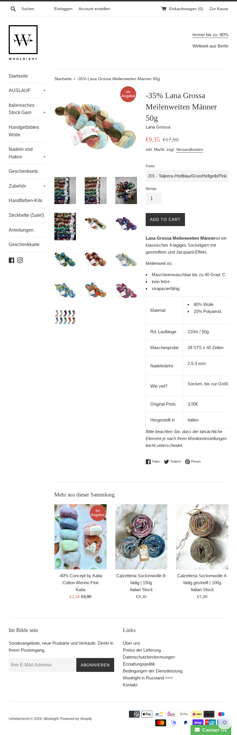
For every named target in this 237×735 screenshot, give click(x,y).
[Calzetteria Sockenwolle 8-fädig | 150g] (141, 537)
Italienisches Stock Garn (27, 109)
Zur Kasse (219, 9)
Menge (151, 189)
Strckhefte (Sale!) (26, 215)
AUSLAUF (27, 90)
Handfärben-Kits (25, 200)
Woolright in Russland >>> (148, 677)
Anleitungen (21, 230)
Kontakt (130, 684)
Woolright (51, 719)
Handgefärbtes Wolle (24, 131)
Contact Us (213, 729)
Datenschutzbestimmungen (149, 657)
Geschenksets (23, 171)
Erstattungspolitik (139, 663)
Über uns (131, 643)
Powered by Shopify (76, 719)
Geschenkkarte (24, 244)
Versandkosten (189, 149)
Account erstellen (94, 9)
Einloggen (63, 9)
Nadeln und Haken (27, 153)
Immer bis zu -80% (210, 34)
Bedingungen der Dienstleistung (152, 670)
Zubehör (27, 186)
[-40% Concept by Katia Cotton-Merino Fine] (80, 537)
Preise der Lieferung (142, 650)
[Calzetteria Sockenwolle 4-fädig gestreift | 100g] (202, 537)
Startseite (18, 76)
